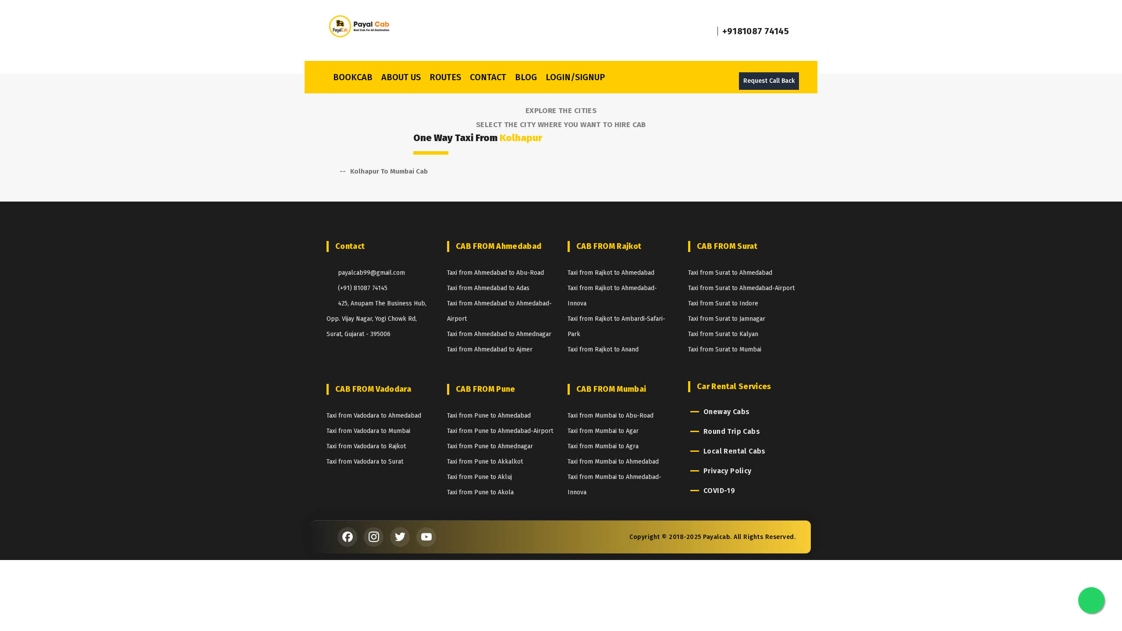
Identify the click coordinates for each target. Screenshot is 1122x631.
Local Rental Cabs (734, 451)
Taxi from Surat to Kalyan (723, 334)
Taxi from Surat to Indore (723, 303)
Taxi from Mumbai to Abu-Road (610, 415)
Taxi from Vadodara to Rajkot (366, 446)
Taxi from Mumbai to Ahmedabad (613, 461)
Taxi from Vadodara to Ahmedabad (374, 415)
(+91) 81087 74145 (362, 288)
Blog (526, 77)
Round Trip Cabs (731, 431)
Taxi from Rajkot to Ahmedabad (611, 273)
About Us (401, 77)
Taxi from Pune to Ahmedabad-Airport (500, 431)
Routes (445, 77)
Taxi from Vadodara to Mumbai (368, 431)
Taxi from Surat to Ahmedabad (730, 273)
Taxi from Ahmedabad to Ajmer (490, 349)
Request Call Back (769, 81)
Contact (488, 77)
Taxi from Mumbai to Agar (603, 431)
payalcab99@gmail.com (371, 273)
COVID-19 (719, 490)
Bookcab (353, 77)
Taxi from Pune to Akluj (479, 477)
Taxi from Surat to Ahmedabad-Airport (741, 288)
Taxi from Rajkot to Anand (603, 349)
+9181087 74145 (755, 31)
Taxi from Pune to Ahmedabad (489, 415)
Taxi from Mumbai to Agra (603, 446)
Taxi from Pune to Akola (480, 492)
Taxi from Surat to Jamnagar (726, 319)
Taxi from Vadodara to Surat (365, 461)
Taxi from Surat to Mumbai (724, 349)
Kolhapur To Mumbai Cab (389, 171)
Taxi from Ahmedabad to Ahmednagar (499, 334)
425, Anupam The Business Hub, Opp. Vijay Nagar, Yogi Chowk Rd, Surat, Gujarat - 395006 (376, 319)
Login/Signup (575, 77)
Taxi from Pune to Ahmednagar (490, 446)
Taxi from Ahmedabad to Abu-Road (495, 273)
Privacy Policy (727, 471)
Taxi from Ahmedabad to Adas (488, 288)
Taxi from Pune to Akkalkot (485, 461)
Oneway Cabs (726, 412)
